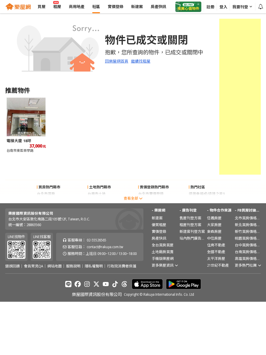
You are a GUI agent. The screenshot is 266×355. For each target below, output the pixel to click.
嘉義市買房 (46, 200)
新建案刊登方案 (192, 231)
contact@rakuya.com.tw (105, 246)
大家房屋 (214, 224)
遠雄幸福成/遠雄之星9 (207, 193)
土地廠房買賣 (163, 251)
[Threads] (124, 284)
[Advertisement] (240, 97)
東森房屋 (214, 231)
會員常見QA (33, 266)
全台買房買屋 (163, 244)
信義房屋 (214, 217)
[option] (26, 125)
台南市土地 (97, 193)
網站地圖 (54, 266)
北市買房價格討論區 (248, 217)
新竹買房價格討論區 (248, 231)
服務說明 (73, 266)
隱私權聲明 (94, 266)
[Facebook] (78, 284)
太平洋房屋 (216, 258)
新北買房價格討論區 (248, 224)
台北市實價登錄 (151, 193)
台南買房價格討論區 (248, 251)
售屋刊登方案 (190, 217)
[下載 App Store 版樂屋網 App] (147, 284)
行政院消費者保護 (121, 266)
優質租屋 (159, 224)
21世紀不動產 (218, 265)
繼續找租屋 (140, 61)
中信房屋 (214, 238)
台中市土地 (97, 200)
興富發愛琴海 (200, 200)
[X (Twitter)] (96, 284)
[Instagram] (87, 284)
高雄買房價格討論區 (248, 258)
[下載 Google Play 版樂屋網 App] (183, 284)
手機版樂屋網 (163, 258)
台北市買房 (46, 193)
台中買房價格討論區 (248, 244)
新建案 (157, 217)
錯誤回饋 (12, 266)
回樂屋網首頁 (116, 61)
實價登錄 (159, 231)
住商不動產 (216, 244)
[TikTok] (115, 284)
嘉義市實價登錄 (151, 200)
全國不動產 (216, 251)
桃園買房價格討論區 (248, 238)
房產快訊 (159, 238)
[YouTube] (106, 284)
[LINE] (68, 284)
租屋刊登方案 (190, 224)
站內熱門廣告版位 (192, 238)
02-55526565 (96, 240)
